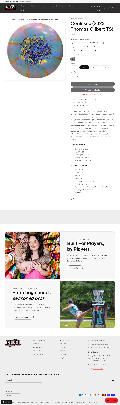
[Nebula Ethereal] (73, 59)
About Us (63, 347)
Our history (75, 268)
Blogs (62, 358)
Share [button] (74, 199)
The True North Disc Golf (11, 1)
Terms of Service (38, 347)
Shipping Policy (38, 354)
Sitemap (63, 354)
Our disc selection (23, 317)
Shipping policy (69, 402)
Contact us (63, 351)
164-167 (107, 67)
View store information (80, 105)
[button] (23, 6)
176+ (75, 67)
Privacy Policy (37, 344)
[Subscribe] (40, 380)
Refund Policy (37, 351)
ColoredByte (30, 402)
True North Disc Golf (14, 402)
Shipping (73, 39)
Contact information (81, 402)
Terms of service (58, 402)
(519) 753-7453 (98, 369)
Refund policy (39, 402)
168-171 (96, 67)
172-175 (84, 67)
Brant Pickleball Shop (25, 1)
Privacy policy (48, 402)
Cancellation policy (94, 402)
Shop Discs (63, 344)
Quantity (73, 72)
